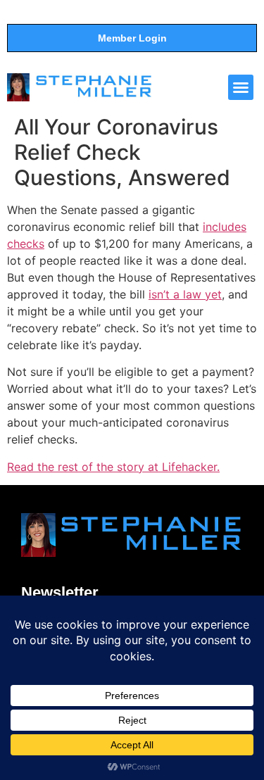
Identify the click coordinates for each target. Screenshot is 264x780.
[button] (240, 87)
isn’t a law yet (185, 294)
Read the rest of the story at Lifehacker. (113, 467)
